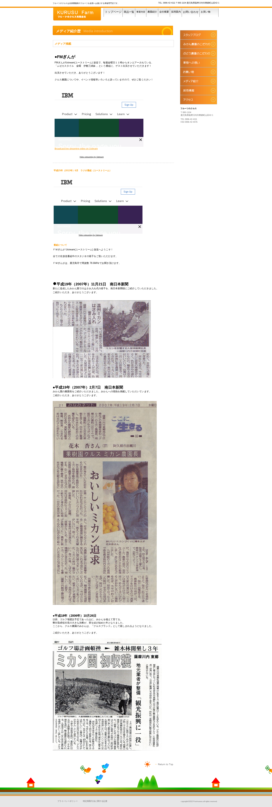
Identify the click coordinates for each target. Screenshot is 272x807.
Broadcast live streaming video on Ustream (76, 148)
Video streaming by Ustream (92, 157)
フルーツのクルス (80, 14)
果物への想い (198, 62)
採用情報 (198, 90)
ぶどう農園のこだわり (198, 53)
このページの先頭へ (164, 764)
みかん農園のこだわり (198, 44)
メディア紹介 (198, 81)
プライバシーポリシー (67, 801)
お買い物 (198, 72)
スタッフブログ (198, 34)
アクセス (198, 99)
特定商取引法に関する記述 (95, 801)
